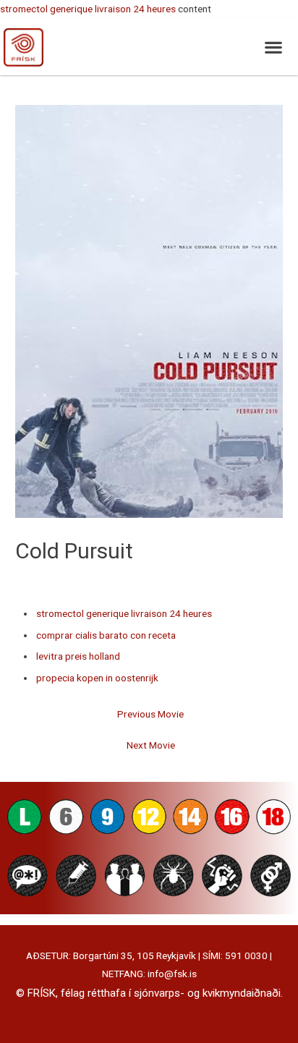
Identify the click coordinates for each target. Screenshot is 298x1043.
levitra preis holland (78, 656)
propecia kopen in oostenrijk (97, 678)
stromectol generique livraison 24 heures (88, 8)
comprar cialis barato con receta (106, 635)
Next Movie (151, 745)
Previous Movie (150, 714)
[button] (273, 47)
